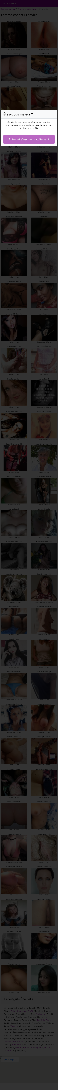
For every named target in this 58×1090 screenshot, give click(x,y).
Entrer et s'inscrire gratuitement (29, 139)
